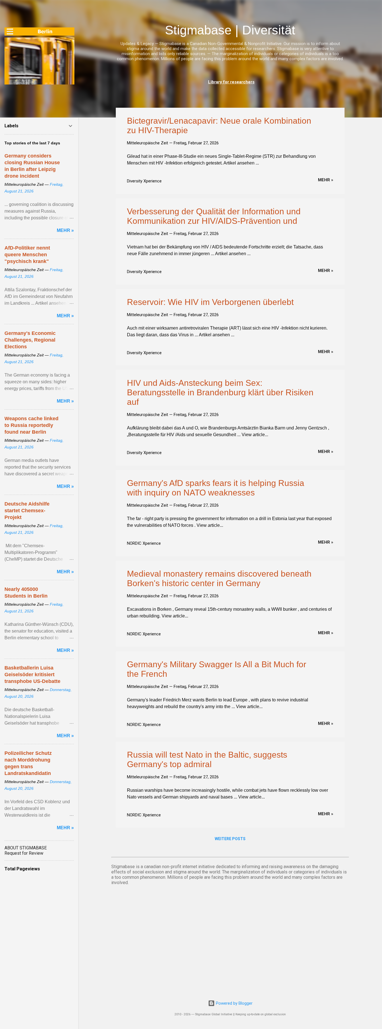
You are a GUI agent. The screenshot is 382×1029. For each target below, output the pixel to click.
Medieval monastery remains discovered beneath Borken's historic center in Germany (219, 578)
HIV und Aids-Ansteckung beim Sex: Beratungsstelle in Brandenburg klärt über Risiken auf (220, 392)
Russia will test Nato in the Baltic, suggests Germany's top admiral (207, 759)
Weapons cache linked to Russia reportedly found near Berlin (31, 425)
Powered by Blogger (234, 1003)
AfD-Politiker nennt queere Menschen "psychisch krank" (27, 254)
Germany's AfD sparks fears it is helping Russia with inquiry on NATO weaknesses (215, 487)
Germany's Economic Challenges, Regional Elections (30, 339)
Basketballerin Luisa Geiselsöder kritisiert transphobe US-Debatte (32, 674)
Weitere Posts (230, 839)
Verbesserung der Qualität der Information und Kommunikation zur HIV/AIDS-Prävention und (214, 216)
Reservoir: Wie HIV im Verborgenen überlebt (210, 302)
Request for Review (23, 853)
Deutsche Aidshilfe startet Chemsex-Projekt (26, 510)
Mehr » (325, 179)
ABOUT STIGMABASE (25, 848)
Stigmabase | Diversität (230, 30)
